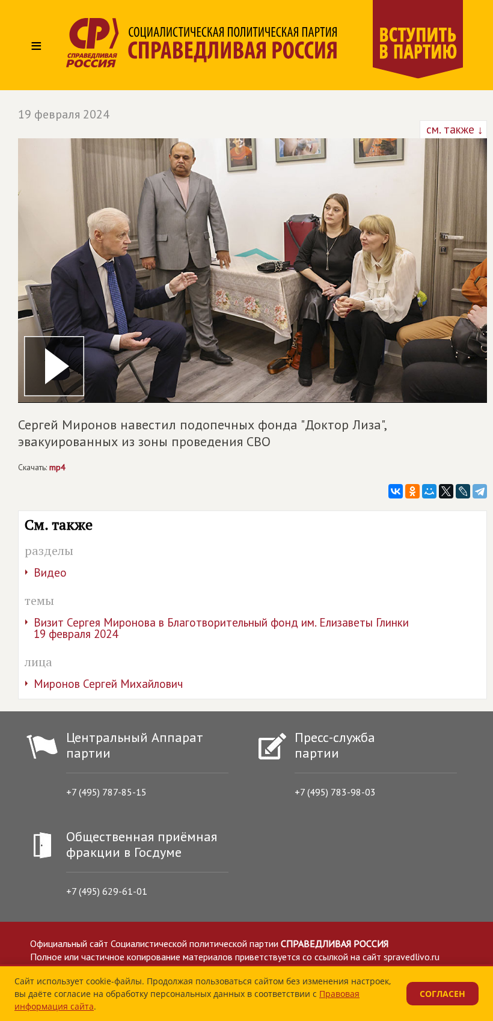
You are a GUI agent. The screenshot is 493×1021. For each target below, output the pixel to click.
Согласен (442, 993)
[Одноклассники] (412, 491)
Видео (50, 572)
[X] (446, 491)
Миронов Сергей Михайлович (108, 683)
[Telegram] (480, 491)
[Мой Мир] (429, 491)
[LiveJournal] (463, 491)
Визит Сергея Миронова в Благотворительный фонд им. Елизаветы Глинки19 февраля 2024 (221, 628)
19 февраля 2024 (63, 114)
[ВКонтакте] (395, 491)
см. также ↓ (453, 129)
